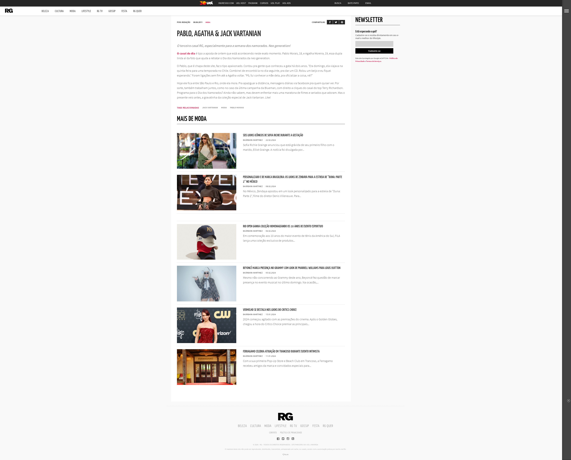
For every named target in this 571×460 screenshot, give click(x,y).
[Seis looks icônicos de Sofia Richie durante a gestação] (206, 167)
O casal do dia (186, 53)
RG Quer (137, 11)
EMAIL (368, 3)
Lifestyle (86, 11)
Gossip (112, 11)
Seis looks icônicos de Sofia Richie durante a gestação (273, 135)
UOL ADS (286, 3)
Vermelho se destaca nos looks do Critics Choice (270, 310)
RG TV (100, 11)
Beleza (45, 11)
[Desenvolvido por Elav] (285, 455)
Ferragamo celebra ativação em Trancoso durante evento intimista (281, 351)
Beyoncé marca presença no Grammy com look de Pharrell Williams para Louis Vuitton (291, 268)
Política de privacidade (291, 433)
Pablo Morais (237, 107)
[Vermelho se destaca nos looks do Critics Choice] (206, 342)
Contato (273, 433)
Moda (73, 11)
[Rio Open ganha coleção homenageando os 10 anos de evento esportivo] (206, 258)
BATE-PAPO (353, 3)
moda (224, 107)
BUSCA (338, 3)
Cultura (59, 11)
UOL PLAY (275, 3)
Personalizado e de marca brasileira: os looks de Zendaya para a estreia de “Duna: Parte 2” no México (292, 179)
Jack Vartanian (210, 107)
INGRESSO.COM (226, 3)
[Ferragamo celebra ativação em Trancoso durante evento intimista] (206, 384)
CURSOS (264, 3)
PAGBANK (253, 3)
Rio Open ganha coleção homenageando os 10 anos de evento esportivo (283, 226)
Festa (124, 11)
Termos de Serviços (373, 61)
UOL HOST (241, 3)
